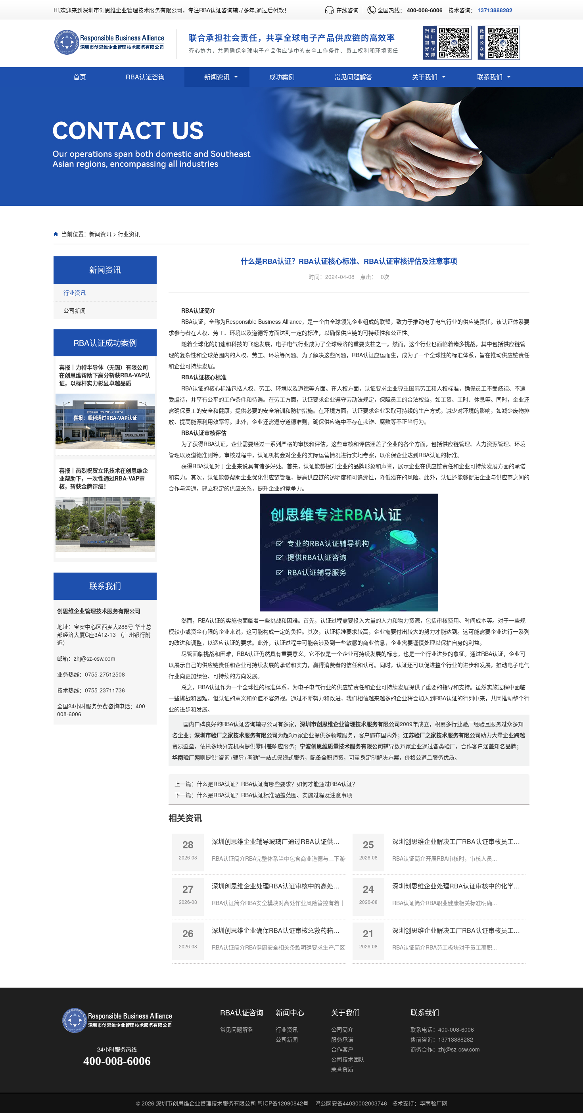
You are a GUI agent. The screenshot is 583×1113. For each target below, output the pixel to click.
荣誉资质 (342, 1069)
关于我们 (424, 76)
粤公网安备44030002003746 (351, 1103)
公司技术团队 (347, 1059)
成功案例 (282, 76)
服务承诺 (342, 1039)
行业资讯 (129, 234)
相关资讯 (185, 817)
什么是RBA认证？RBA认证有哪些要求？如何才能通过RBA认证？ (277, 784)
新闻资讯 (217, 76)
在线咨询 (347, 10)
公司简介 (342, 1029)
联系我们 (489, 76)
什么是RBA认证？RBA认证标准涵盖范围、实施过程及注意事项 (274, 795)
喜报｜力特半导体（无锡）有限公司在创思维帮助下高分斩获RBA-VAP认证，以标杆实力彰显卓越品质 (104, 375)
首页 (79, 76)
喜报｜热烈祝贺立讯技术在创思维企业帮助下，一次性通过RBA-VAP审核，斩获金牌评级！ (103, 478)
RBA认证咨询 (145, 76)
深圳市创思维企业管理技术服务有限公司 (206, 1103)
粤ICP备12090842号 (283, 1103)
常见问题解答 (353, 76)
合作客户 (342, 1049)
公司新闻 (74, 310)
